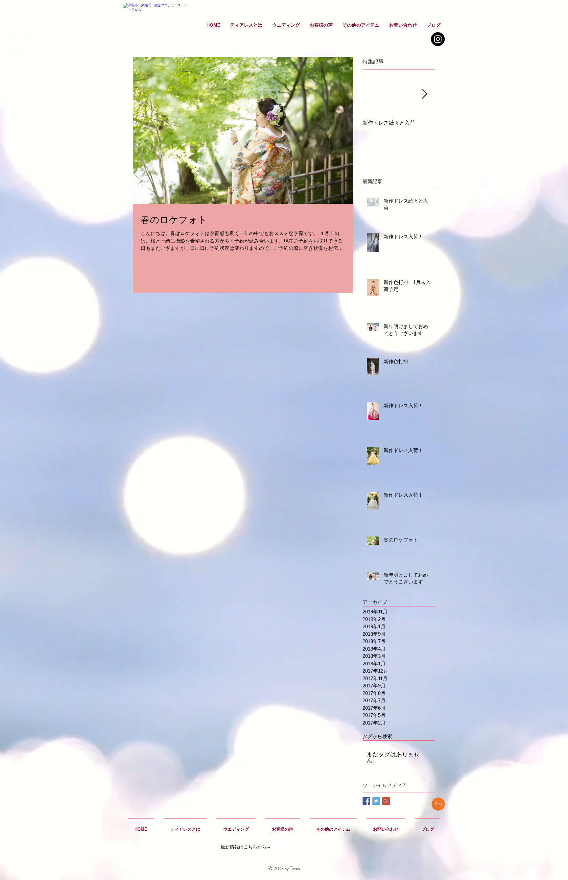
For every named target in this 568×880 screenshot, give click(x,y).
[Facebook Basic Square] (366, 801)
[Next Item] (424, 94)
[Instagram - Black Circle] (438, 39)
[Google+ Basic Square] (386, 801)
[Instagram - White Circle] (284, 847)
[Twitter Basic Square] (376, 801)
